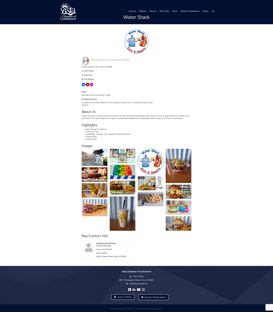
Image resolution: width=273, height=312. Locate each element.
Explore (205, 11)
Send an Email (101, 253)
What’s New (164, 11)
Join (213, 11)
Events (174, 11)
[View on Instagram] (91, 86)
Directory (132, 11)
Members (142, 11)
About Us (152, 11)
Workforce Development (190, 11)
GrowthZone (158, 309)
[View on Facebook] (83, 86)
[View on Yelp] (87, 86)
